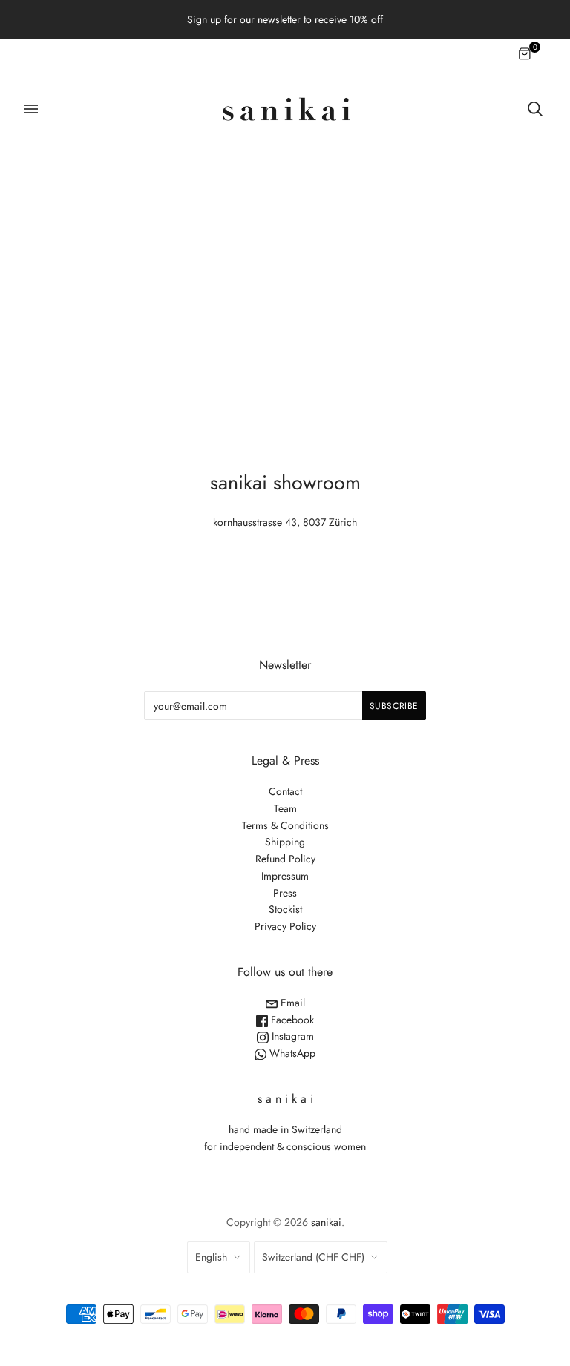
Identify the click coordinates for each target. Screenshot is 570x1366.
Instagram (291, 1036)
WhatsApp (290, 1053)
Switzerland (313, 1257)
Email (291, 1002)
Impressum (285, 875)
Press (285, 892)
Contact (285, 791)
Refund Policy (285, 858)
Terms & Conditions (285, 825)
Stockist (285, 909)
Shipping (285, 841)
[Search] (535, 109)
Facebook (291, 1019)
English (211, 1257)
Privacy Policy (285, 926)
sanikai (326, 1222)
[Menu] (31, 109)
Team (285, 808)
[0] (526, 54)
